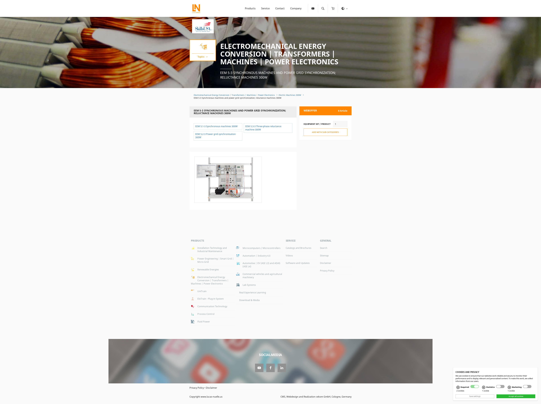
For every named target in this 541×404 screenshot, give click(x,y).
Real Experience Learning (252, 292)
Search (323, 247)
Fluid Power (203, 321)
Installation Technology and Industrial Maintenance (212, 249)
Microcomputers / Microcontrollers (262, 248)
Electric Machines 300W (290, 95)
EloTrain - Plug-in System (210, 298)
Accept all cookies (516, 396)
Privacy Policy (327, 270)
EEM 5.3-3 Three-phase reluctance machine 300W (263, 128)
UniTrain (202, 291)
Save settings (474, 396)
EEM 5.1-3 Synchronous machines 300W (216, 126)
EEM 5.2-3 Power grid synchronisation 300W (215, 136)
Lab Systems (249, 284)
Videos (289, 255)
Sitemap (324, 255)
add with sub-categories (325, 132)
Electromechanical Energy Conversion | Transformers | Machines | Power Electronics (279, 53)
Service (265, 8)
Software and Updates (298, 263)
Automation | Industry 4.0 (256, 255)
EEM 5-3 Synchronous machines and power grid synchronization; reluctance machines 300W (278, 75)
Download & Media (249, 300)
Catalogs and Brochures (298, 247)
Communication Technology (212, 306)
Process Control (205, 314)
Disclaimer (325, 263)
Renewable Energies (208, 269)
